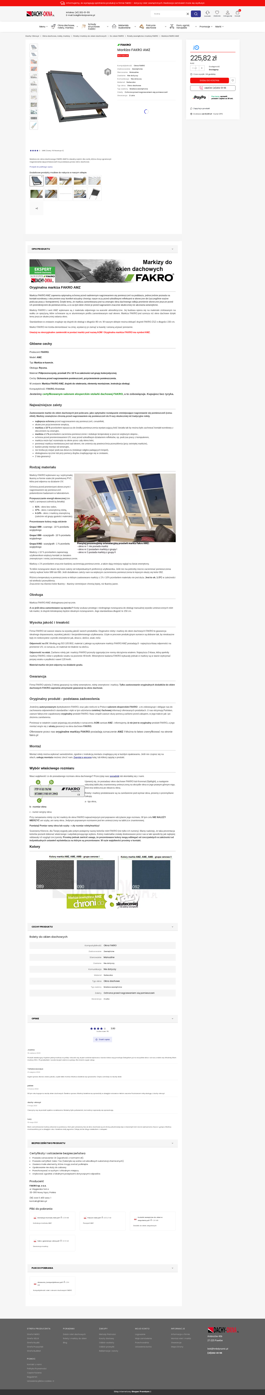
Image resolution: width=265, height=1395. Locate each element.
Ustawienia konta (143, 1346)
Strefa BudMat (34, 1351)
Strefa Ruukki (33, 1342)
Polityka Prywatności (37, 1368)
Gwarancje (176, 1342)
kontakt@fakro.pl (38, 1201)
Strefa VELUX (33, 1338)
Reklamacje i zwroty (108, 1351)
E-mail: (80, 15)
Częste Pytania (34, 1372)
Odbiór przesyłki (106, 1346)
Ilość (192, 63)
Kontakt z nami (34, 1364)
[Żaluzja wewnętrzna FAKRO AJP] (51, 194)
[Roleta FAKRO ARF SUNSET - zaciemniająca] (65, 181)
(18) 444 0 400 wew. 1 (40, 1197)
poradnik (114, 776)
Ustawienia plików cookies (39, 1381)
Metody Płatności (107, 1334)
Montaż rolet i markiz (181, 1338)
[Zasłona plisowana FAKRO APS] (94, 181)
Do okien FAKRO (117, 36)
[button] (196, 14)
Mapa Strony (177, 1346)
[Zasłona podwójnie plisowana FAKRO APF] (37, 194)
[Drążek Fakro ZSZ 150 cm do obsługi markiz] (65, 194)
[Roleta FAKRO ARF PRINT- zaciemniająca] (80, 194)
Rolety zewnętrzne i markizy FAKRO (142, 36)
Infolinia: (78, 12)
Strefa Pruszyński (35, 1346)
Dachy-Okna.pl (32, 36)
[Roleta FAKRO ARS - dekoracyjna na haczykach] (51, 181)
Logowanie (140, 1334)
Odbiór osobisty (106, 1342)
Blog (65, 1342)
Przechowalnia (142, 1342)
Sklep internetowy (131, 1391)
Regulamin (32, 1377)
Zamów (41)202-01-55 (215, 88)
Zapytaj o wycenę (83, 757)
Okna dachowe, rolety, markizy (56, 36)
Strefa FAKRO (33, 1334)
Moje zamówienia (143, 1338)
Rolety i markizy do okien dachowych (90, 36)
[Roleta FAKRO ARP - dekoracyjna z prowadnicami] (80, 181)
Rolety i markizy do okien (75, 1338)
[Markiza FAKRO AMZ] (37, 180)
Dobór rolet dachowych (74, 1334)
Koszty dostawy (106, 1338)
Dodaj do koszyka (209, 80)
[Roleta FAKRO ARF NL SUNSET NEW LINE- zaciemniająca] (94, 194)
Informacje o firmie (180, 1334)
